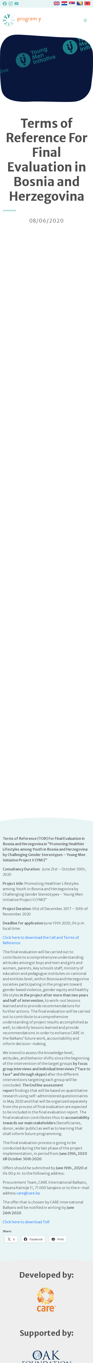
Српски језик (72, 3)
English (57, 3)
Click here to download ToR (26, 1222)
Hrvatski (64, 3)
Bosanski (80, 3)
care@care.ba (28, 1193)
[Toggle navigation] (85, 20)
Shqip (87, 3)
